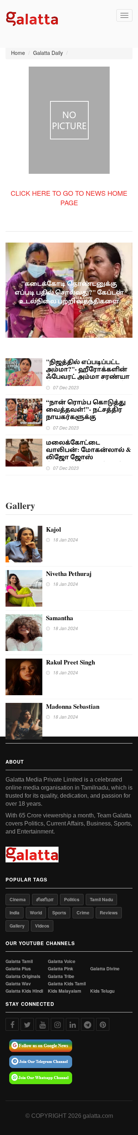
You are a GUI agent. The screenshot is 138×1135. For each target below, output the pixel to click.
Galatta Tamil (19, 961)
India (15, 912)
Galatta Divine (105, 969)
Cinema (18, 899)
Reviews (109, 912)
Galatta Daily (48, 52)
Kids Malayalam (64, 991)
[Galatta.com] (32, 18)
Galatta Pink (60, 969)
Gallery (17, 925)
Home (18, 52)
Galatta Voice (61, 961)
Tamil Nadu (101, 899)
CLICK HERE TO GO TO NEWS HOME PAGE (69, 197)
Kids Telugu (102, 991)
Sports (59, 912)
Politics (71, 899)
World (36, 912)
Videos (42, 925)
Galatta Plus (18, 969)
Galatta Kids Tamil (67, 984)
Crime (83, 912)
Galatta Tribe (61, 976)
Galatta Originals (23, 976)
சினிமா (45, 899)
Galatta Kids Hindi (24, 991)
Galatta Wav (18, 984)
